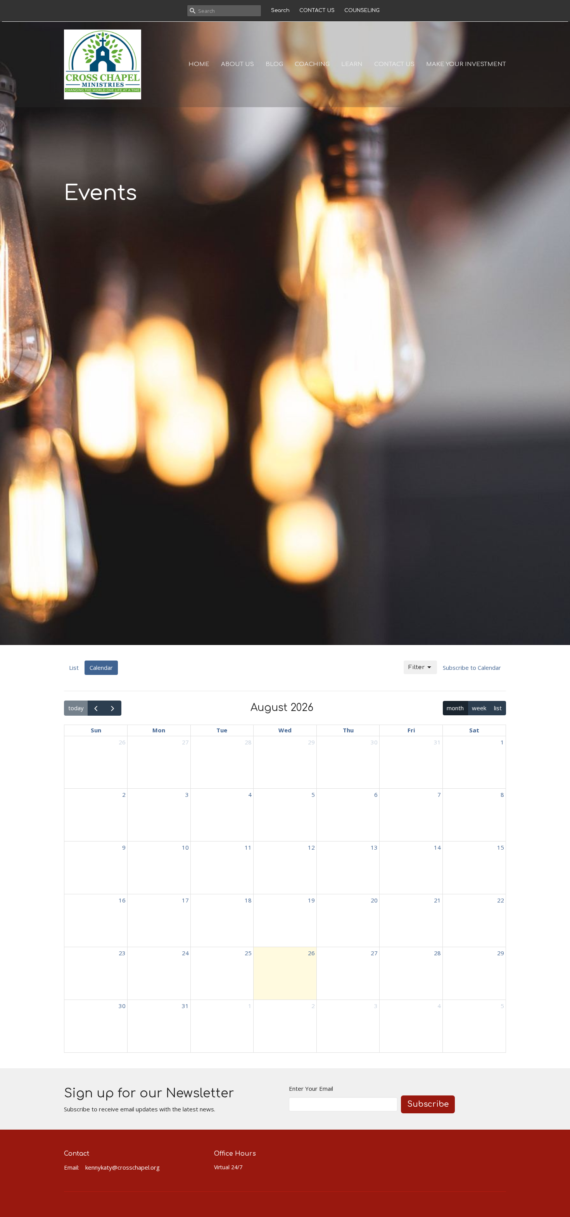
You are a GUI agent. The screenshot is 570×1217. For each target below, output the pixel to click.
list (498, 708)
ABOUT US (237, 64)
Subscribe (428, 1104)
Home (198, 64)
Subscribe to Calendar (472, 667)
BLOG (274, 64)
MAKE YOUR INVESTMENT (466, 64)
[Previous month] (96, 708)
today (76, 708)
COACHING (312, 64)
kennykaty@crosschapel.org (122, 1167)
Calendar (101, 667)
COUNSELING (362, 10)
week (479, 708)
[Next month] (112, 708)
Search (280, 10)
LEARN (352, 64)
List (74, 667)
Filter (416, 667)
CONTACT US (317, 10)
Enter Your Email (311, 1088)
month (455, 708)
